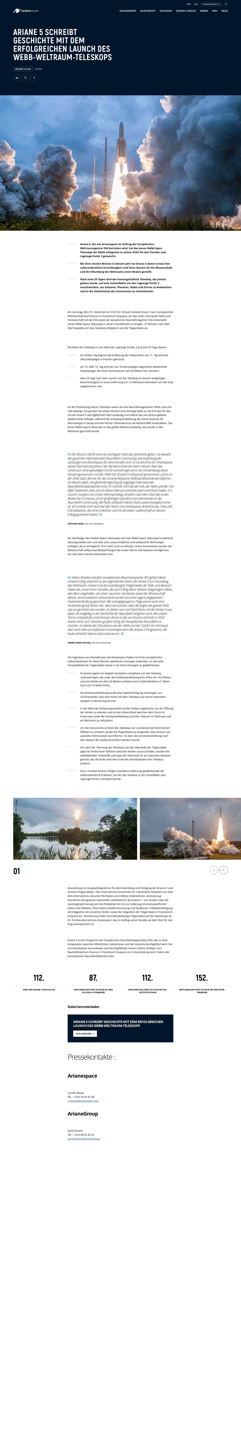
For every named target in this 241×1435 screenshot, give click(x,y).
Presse (224, 10)
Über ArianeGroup (128, 10)
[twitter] (25, 77)
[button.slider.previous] (214, 870)
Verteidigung (166, 10)
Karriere (204, 10)
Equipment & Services (186, 10)
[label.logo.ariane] (25, 12)
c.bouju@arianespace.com (83, 1100)
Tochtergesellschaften (209, 4)
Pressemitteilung (23, 69)
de (187, 4)
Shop (196, 4)
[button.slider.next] (223, 870)
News (214, 10)
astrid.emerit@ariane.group (84, 1138)
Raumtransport (148, 10)
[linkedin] (17, 77)
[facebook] (34, 77)
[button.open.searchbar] (226, 4)
